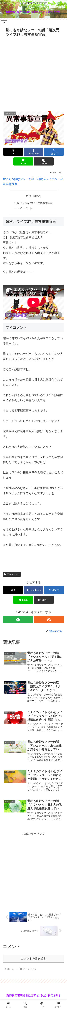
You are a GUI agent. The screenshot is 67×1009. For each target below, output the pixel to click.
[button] (44, 161)
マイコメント (24, 208)
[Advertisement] (33, 73)
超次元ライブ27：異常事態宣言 (35, 203)
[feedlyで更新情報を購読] (18, 619)
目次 (29, 195)
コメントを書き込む (33, 958)
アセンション (13, 574)
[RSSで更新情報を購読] (49, 619)
